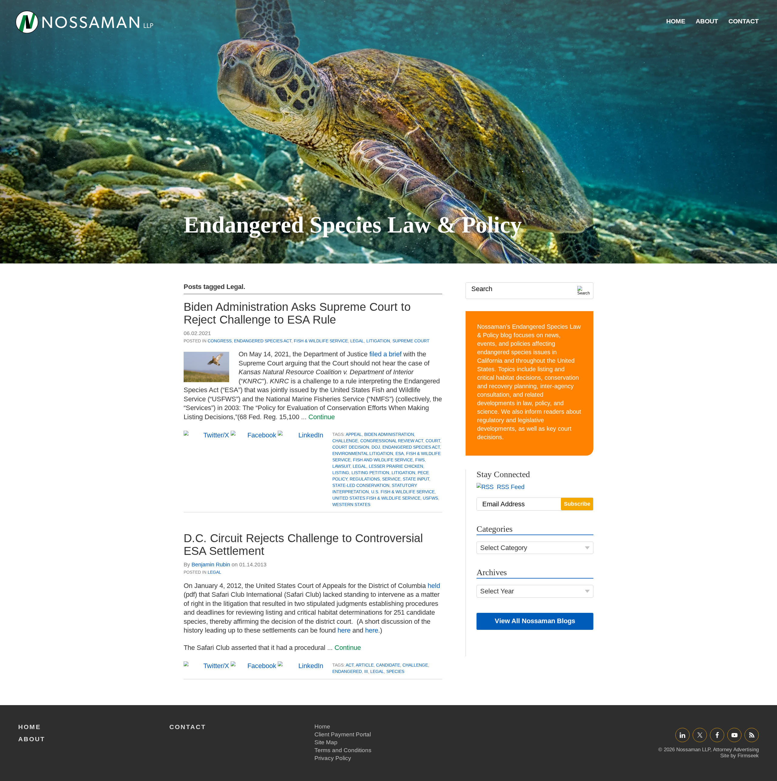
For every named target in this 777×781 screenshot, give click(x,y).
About (707, 21)
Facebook (717, 735)
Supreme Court (410, 340)
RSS (752, 735)
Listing (340, 472)
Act (350, 665)
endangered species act (411, 447)
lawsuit (341, 466)
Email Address (503, 504)
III (366, 671)
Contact (743, 21)
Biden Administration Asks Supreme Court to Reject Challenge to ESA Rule (297, 313)
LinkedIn (682, 735)
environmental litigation (362, 453)
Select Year (497, 591)
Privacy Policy (332, 758)
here (344, 630)
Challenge (345, 440)
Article (365, 665)
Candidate (388, 665)
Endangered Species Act (262, 340)
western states (351, 504)
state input (416, 479)
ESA (399, 453)
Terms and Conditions (343, 750)
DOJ (376, 447)
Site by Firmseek (739, 756)
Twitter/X (700, 735)
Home (675, 21)
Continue (321, 417)
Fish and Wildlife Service (383, 459)
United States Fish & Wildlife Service (376, 498)
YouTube (734, 735)
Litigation (378, 340)
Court (433, 440)
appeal (354, 434)
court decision (350, 447)
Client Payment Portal (342, 734)
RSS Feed (509, 487)
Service (391, 479)
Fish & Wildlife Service (321, 340)
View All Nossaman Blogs (535, 621)
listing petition (370, 472)
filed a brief (385, 354)
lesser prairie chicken (396, 466)
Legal (357, 340)
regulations (365, 479)
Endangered (347, 671)
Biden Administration (389, 434)
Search (481, 289)
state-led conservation (360, 485)
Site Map (326, 742)
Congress (220, 340)
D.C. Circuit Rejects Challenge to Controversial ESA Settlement (303, 544)
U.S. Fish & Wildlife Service (403, 491)
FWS (420, 459)
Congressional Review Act (391, 440)
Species (395, 671)
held (434, 585)
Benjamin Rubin (211, 565)
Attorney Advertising (736, 749)
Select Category (503, 548)
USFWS (430, 498)
